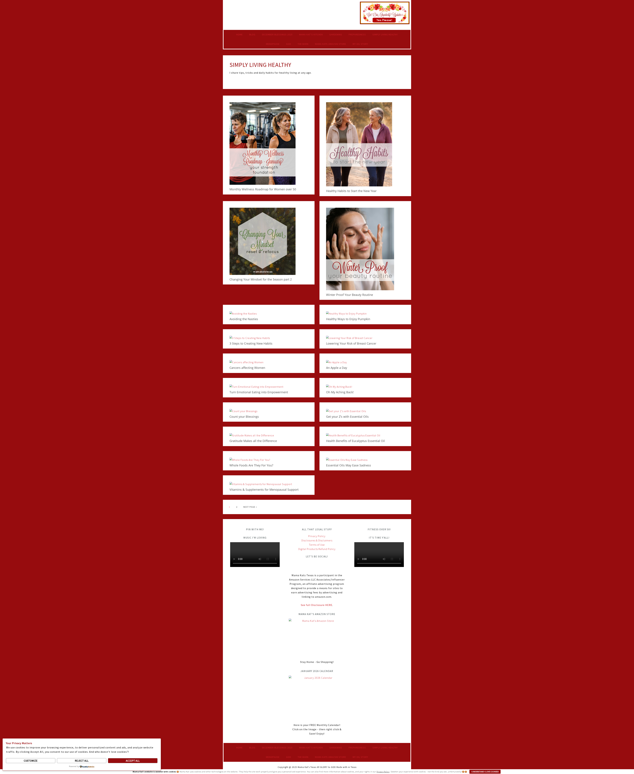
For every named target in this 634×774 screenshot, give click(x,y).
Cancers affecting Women (247, 368)
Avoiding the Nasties (243, 319)
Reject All (81, 760)
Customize (30, 760)
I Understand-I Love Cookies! (485, 771)
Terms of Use (317, 544)
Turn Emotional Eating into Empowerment (258, 392)
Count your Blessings (244, 417)
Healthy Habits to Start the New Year (351, 191)
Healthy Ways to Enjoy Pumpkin (348, 319)
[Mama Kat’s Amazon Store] (317, 637)
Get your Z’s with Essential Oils (347, 417)
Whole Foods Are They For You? (251, 465)
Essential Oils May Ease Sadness (348, 465)
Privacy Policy (316, 536)
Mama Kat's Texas (258, 10)
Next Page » (250, 506)
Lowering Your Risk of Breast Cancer (351, 343)
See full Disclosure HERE (316, 605)
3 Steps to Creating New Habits (250, 343)
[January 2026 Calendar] (317, 697)
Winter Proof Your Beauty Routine (349, 295)
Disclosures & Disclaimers (316, 540)
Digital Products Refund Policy (316, 549)
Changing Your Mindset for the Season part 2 (260, 279)
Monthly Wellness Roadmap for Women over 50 (262, 189)
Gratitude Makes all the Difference (253, 441)
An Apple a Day (336, 368)
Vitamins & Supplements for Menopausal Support (264, 490)
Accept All (133, 760)
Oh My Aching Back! (340, 392)
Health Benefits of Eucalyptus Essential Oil (355, 441)
